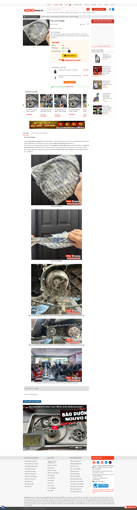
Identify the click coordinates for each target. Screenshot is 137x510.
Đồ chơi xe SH (74, 466)
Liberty (60, 28)
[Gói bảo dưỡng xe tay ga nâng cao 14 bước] (46, 101)
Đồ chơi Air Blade (75, 474)
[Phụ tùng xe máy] (33, 10)
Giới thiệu (106, 4)
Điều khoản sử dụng (30, 471)
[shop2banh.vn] (102, 462)
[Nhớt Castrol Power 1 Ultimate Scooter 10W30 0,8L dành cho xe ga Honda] (97, 110)
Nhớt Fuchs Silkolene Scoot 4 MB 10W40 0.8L (107, 56)
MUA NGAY (71, 56)
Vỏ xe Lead (51, 485)
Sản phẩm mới (57, 4)
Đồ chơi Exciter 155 (75, 461)
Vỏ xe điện (50, 490)
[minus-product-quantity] (63, 51)
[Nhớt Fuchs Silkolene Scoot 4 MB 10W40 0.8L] (97, 58)
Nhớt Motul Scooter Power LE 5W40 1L (68, 70)
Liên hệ (112, 4)
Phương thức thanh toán (31, 466)
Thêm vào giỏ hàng (70, 82)
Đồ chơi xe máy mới (30, 479)
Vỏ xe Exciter (51, 475)
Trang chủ (49, 4)
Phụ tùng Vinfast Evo (75, 489)
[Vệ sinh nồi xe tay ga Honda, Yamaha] (32, 101)
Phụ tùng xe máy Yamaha (77, 484)
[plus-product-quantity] (69, 51)
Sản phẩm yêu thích (77, 4)
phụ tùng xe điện (91, 12)
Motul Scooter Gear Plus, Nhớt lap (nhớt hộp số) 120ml (69, 76)
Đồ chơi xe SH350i (75, 468)
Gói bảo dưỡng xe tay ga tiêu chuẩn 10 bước (60, 110)
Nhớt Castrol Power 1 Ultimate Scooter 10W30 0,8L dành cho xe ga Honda (107, 109)
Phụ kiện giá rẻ (29, 481)
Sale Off (66, 4)
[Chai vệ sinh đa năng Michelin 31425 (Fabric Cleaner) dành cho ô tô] (97, 97)
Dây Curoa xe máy (64, 16)
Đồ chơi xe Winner (75, 476)
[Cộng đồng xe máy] (94, 462)
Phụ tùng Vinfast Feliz (76, 479)
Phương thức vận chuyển (31, 463)
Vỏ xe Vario (51, 480)
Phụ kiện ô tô (28, 486)
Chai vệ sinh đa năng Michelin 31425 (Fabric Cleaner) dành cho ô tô (107, 96)
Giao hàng (86, 4)
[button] (33, 47)
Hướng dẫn (93, 4)
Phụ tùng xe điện (29, 484)
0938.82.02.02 (69, 86)
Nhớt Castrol (55, 12)
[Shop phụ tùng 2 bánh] (98, 462)
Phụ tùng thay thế (54, 16)
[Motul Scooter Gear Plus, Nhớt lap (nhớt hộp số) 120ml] (55, 77)
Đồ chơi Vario (51, 467)
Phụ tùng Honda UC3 (76, 491)
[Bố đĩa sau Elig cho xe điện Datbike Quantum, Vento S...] (97, 85)
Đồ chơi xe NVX (74, 471)
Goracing (68, 12)
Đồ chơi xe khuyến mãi (31, 476)
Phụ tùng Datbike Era (76, 463)
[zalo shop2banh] (106, 462)
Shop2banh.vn (34, 508)
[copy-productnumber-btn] (82, 24)
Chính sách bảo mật (30, 468)
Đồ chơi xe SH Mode (53, 473)
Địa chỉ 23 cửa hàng (98, 9)
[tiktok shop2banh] (110, 462)
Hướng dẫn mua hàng (30, 461)
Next (88, 105)
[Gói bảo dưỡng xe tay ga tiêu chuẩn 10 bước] (60, 101)
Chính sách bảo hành (30, 474)
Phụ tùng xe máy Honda (76, 481)
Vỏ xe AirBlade (51, 488)
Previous (23, 105)
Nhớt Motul (62, 12)
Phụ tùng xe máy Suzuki (76, 486)
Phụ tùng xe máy (45, 16)
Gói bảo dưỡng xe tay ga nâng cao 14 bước (46, 110)
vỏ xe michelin (82, 12)
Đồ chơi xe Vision (52, 465)
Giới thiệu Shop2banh (39, 133)
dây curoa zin (34, 394)
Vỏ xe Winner (51, 478)
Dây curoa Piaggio (74, 16)
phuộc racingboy (74, 12)
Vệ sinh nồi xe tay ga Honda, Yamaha (31, 110)
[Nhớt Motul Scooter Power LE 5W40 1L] (55, 71)
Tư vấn (100, 4)
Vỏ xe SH (50, 483)
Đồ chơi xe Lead (52, 470)
